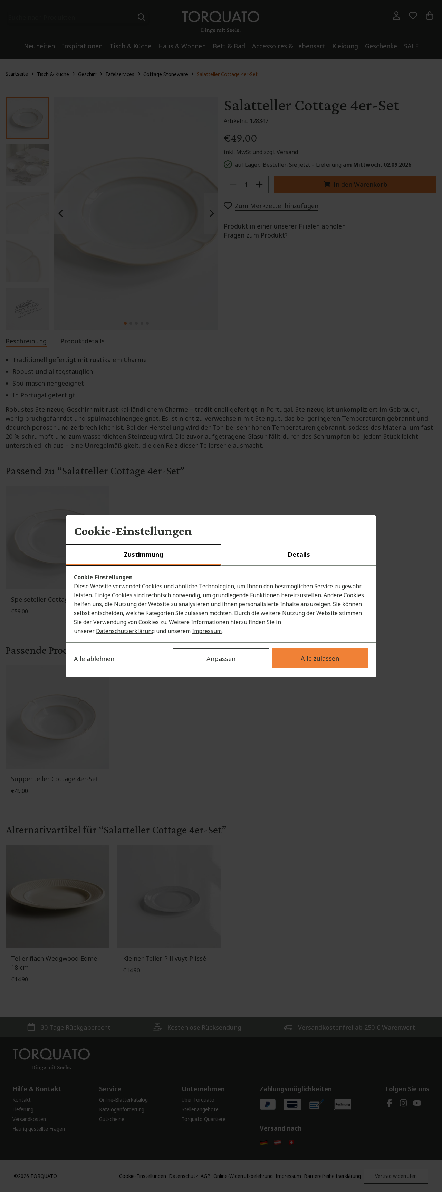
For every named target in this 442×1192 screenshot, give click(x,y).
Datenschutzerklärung (125, 631)
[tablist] (221, 555)
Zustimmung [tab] (143, 554)
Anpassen (221, 659)
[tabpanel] (221, 604)
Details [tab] (299, 554)
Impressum (207, 631)
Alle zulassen (320, 658)
